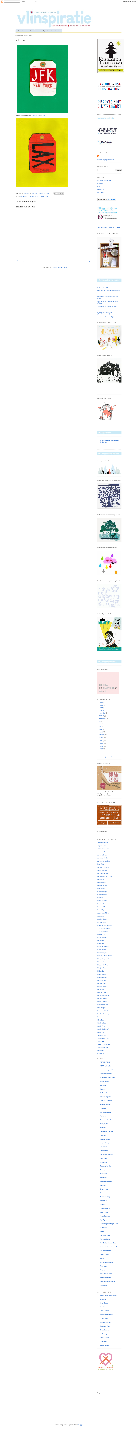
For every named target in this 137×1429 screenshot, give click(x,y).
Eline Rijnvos (101, 879)
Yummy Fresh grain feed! (108, 1281)
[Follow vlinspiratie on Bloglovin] (106, 200)
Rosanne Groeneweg (103, 1005)
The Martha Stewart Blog (108, 1243)
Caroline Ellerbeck (103, 867)
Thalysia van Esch (103, 1038)
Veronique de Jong (103, 1047)
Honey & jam (104, 1123)
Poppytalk (103, 1204)
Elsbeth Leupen (102, 885)
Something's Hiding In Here (109, 1224)
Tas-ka (102, 1231)
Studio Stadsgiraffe (103, 1029)
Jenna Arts (100, 916)
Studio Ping (101, 1026)
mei (100, 726)
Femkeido (103, 1116)
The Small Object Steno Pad (109, 1247)
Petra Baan (100, 989)
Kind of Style (104, 1318)
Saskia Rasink (101, 1017)
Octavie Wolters (102, 986)
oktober (101, 716)
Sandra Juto (104, 1212)
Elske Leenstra (104, 1311)
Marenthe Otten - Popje (104, 956)
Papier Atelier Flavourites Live (51, 31)
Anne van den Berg (103, 858)
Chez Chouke (104, 1303)
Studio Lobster (101, 1023)
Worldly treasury (105, 1277)
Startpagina (20, 31)
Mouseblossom (102, 977)
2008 (101, 749)
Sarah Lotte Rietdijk (103, 1014)
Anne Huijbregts (102, 855)
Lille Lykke (103, 1158)
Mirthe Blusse (101, 974)
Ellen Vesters (101, 882)
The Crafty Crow (105, 1235)
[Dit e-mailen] (55, 193)
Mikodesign (103, 1177)
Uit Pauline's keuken (106, 1262)
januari (101, 737)
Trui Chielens (101, 1041)
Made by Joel (104, 1170)
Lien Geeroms (101, 949)
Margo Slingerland (103, 959)
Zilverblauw (103, 1285)
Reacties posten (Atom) (59, 267)
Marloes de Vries (102, 965)
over (37, 31)
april (100, 729)
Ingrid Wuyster (101, 910)
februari (101, 734)
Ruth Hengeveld (102, 1008)
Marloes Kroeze (102, 962)
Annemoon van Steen (104, 861)
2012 (101, 708)
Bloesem (102, 1089)
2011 (101, 741)
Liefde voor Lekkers (106, 1154)
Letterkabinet (104, 1150)
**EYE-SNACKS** (105, 1062)
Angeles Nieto (101, 846)
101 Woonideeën (105, 1066)
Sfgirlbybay (103, 1220)
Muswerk (103, 1185)
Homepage (55, 261)
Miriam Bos (100, 971)
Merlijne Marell (101, 968)
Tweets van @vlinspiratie (105, 757)
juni (100, 724)
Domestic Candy (105, 1104)
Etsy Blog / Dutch (105, 1112)
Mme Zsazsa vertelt (106, 1181)
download (100, 183)
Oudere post (88, 261)
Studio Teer (100, 1032)
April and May (104, 1081)
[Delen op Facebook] (61, 193)
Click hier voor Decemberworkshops (108, 290)
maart (101, 732)
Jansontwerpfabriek (103, 913)
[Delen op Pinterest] (63, 193)
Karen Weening (102, 937)
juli (100, 721)
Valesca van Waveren (104, 1044)
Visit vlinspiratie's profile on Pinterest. (109, 227)
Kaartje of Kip (101, 934)
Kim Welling (101, 940)
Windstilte (100, 1050)
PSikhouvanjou (105, 1208)
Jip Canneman (101, 922)
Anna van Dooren (102, 852)
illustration (23, 196)
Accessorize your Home (107, 1070)
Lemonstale (103, 1147)
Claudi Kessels (102, 870)
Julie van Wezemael (103, 928)
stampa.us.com (35, 115)
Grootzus (100, 898)
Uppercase (103, 1266)
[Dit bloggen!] (57, 193)
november (102, 713)
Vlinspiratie (103, 1341)
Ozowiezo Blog (105, 1197)
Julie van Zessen (102, 931)
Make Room (103, 1174)
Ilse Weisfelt (101, 907)
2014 (101, 702)
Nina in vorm (104, 1189)
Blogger (80, 1425)
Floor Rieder (101, 888)
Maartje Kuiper (101, 953)
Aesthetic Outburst (106, 1073)
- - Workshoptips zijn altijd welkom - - (108, 317)
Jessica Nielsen (102, 919)
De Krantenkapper (103, 873)
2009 (101, 746)
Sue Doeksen (101, 1035)
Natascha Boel (101, 980)
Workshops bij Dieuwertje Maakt (107, 306)
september (102, 718)
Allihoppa (103, 1299)
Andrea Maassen (102, 843)
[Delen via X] (59, 193)
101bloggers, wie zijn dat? (108, 1295)
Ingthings (103, 1135)
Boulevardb (103, 1093)
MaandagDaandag (105, 1166)
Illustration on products (104, 180)
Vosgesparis (104, 1270)
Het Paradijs (101, 904)
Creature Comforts (106, 1100)
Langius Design (105, 1143)
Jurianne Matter (105, 1139)
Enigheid (103, 1108)
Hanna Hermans (102, 901)
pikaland (43, 115)
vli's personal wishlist (41, 196)
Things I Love (104, 1254)
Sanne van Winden (103, 1011)
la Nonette (100, 1053)
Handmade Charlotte (106, 1120)
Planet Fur (103, 1200)
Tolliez (102, 1258)
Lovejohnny (103, 1162)
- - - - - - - (100, 293)
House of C (103, 1127)
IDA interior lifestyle (106, 1131)
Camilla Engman (105, 1097)
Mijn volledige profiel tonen (105, 160)
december (102, 710)
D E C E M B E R (102, 287)
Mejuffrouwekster (105, 1322)
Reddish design (102, 998)
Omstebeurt (103, 1193)
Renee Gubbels (102, 1001)
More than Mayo (105, 1326)
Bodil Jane (100, 864)
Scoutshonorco (105, 1216)
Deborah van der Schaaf (104, 876)
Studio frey (103, 1227)
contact (30, 31)
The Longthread (105, 1239)
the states (31, 196)
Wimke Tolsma (104, 1345)
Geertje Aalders (102, 894)
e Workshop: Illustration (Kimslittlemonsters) (104, 313)
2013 (101, 705)
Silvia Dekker (101, 1020)
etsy (98, 186)
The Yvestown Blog (106, 1250)
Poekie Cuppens (102, 992)
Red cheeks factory (103, 995)
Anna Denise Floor (103, 849)
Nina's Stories (104, 1330)
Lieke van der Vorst (103, 946)
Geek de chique (102, 891)
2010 (101, 743)
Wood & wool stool (106, 1274)
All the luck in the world (107, 1077)
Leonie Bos (100, 943)
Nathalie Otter (101, 983)
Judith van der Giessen (104, 925)
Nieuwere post (21, 261)
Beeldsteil (103, 1085)
